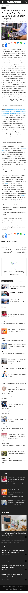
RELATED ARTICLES (7, 281)
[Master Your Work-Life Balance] (5, 293)
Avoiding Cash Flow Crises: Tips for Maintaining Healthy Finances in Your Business (11, 576)
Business (7, 5)
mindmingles (5, 21)
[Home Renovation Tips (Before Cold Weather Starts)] (14, 523)
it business (8, 241)
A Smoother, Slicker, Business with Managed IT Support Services (7, 251)
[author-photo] (14, 267)
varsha (2, 554)
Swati (2, 569)
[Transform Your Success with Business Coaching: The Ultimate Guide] (5, 286)
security (23, 195)
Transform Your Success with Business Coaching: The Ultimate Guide (18, 286)
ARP (2, 579)
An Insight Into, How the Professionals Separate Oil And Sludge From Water (20, 252)
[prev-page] (2, 307)
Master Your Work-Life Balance (10, 559)
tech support (14, 241)
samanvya (3, 537)
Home (2, 5)
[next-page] (5, 307)
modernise (4, 59)
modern (7, 183)
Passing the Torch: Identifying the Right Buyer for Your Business (17, 301)
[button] (2, 2)
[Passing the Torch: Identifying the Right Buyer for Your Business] (5, 301)
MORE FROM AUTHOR (19, 281)
